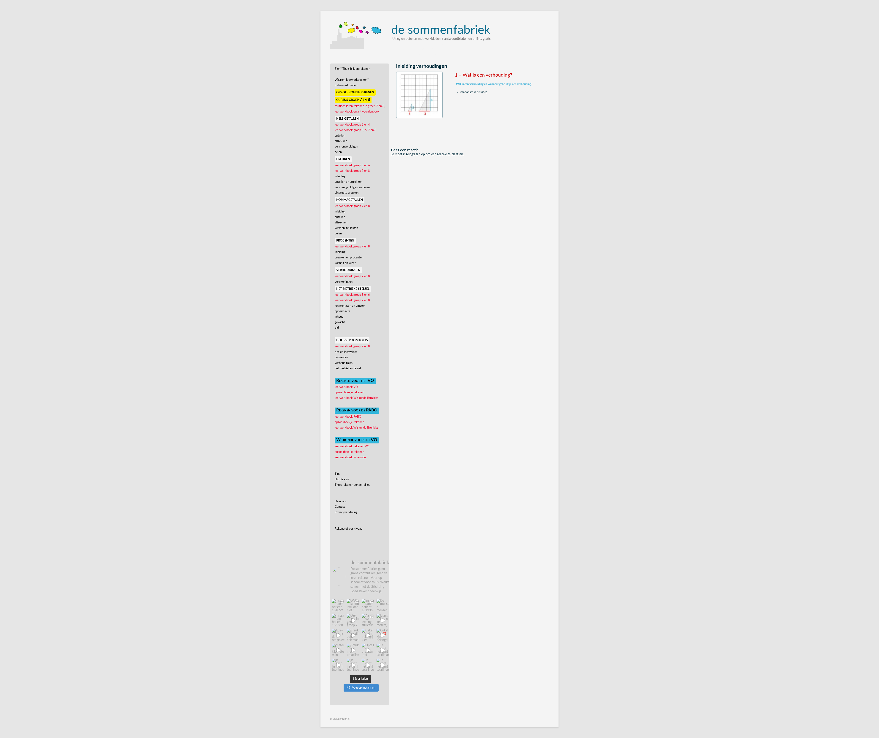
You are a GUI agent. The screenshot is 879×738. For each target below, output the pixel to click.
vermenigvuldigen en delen (352, 187)
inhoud (339, 316)
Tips (337, 473)
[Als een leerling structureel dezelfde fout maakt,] (368, 620)
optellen (340, 135)
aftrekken (341, 141)
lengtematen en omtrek (350, 305)
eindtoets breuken (346, 192)
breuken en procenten (349, 257)
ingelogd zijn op (414, 154)
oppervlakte (342, 311)
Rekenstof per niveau (348, 528)
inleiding (340, 176)
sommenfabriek (440, 30)
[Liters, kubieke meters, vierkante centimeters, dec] (383, 620)
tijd (337, 327)
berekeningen (344, 281)
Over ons (341, 501)
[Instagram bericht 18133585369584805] (368, 605)
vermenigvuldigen (346, 146)
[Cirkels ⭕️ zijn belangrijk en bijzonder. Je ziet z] (383, 635)
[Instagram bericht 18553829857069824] (338, 620)
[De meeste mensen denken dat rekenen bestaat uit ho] (383, 605)
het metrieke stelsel (348, 368)
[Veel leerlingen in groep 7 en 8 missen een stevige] (353, 620)
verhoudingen (344, 363)
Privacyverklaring (346, 512)
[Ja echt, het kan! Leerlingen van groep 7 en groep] (383, 650)
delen (338, 152)
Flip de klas (342, 479)
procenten (341, 357)
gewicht (340, 322)
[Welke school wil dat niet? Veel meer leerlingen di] (353, 605)
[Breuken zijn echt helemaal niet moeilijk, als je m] (353, 635)
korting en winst (345, 263)
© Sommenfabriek (340, 718)
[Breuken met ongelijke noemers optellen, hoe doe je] (353, 650)
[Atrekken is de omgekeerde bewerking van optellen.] (338, 635)
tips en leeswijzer (346, 352)
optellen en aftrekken (348, 181)
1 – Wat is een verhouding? (483, 75)
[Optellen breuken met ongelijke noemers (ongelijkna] (368, 650)
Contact (340, 506)
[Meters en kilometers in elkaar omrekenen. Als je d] (338, 650)
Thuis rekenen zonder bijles (352, 484)
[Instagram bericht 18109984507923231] (338, 605)
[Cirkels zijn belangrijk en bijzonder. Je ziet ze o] (368, 635)
